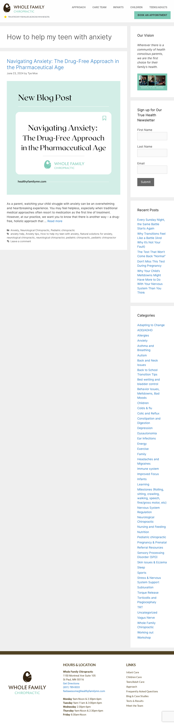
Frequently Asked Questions (142, 691)
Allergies (143, 335)
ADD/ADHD (145, 330)
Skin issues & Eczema (152, 562)
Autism (142, 355)
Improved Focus (148, 474)
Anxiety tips (32, 233)
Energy (142, 443)
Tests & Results (135, 700)
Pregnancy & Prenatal (152, 542)
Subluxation (145, 587)
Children (136, 7)
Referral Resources (150, 547)
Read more (54, 221)
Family (141, 454)
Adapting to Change (151, 325)
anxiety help (17, 233)
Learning (143, 484)
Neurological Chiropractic (34, 230)
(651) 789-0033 (71, 687)
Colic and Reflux (148, 413)
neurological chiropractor (50, 237)
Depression (145, 428)
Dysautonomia (147, 433)
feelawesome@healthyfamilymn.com (84, 691)
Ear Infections (146, 438)
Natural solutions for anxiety (96, 233)
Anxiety (15, 230)
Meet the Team (134, 705)
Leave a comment (21, 241)
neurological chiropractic (21, 237)
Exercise (143, 449)
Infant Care (132, 672)
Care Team (99, 7)
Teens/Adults (158, 7)
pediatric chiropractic (78, 237)
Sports (141, 572)
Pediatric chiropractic (63, 230)
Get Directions (71, 683)
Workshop (144, 637)
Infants (118, 7)
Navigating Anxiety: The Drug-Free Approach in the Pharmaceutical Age (63, 64)
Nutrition (143, 532)
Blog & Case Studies (137, 696)
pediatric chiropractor (103, 237)
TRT (140, 607)
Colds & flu (144, 408)
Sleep (141, 567)
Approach (79, 7)
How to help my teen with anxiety (59, 233)
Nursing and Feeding (151, 526)
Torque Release (148, 592)
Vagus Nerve (146, 617)
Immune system (148, 468)
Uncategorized (147, 612)
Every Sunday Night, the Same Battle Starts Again (151, 224)
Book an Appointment (152, 15)
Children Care (134, 677)
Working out (145, 632)
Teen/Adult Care (135, 681)
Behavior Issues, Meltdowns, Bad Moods (148, 393)
